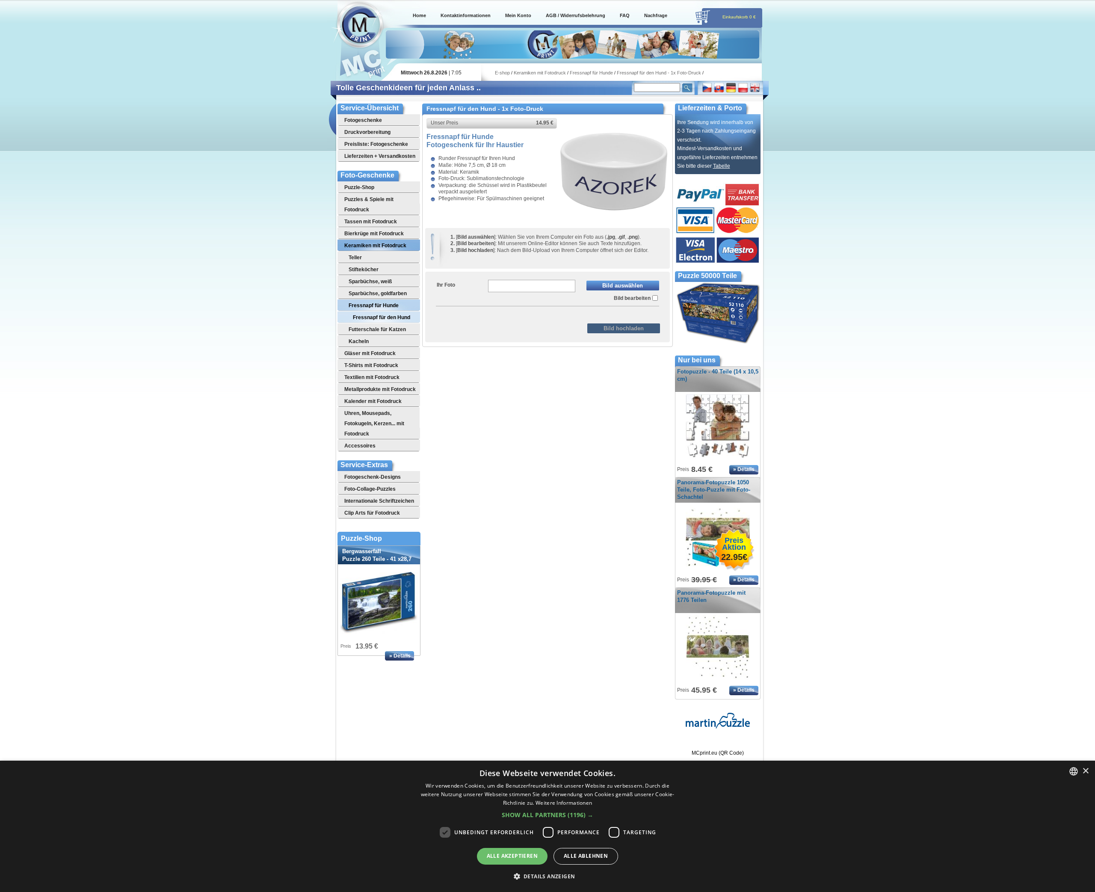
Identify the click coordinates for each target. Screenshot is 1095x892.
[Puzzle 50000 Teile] (718, 343)
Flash (567, 313)
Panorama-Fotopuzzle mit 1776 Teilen (711, 596)
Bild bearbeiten (632, 298)
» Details (400, 656)
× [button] (1085, 771)
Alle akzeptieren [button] (512, 855)
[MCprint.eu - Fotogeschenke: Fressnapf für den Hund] (613, 223)
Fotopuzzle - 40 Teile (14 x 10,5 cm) (717, 375)
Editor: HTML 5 (531, 313)
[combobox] (1073, 771)
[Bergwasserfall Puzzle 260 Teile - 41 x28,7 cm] (379, 602)
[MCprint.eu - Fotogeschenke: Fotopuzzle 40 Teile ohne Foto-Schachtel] (718, 459)
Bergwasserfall (376, 559)
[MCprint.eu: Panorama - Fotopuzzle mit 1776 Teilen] (718, 680)
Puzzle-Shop (361, 538)
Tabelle (721, 166)
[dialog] (547, 826)
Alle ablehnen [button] (586, 855)
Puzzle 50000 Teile (707, 275)
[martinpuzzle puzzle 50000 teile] (718, 727)
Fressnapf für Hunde (591, 72)
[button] (547, 815)
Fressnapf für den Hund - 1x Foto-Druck (659, 72)
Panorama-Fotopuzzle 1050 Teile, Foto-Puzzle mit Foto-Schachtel (713, 489)
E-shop (502, 72)
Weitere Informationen (564, 802)
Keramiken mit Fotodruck (540, 72)
